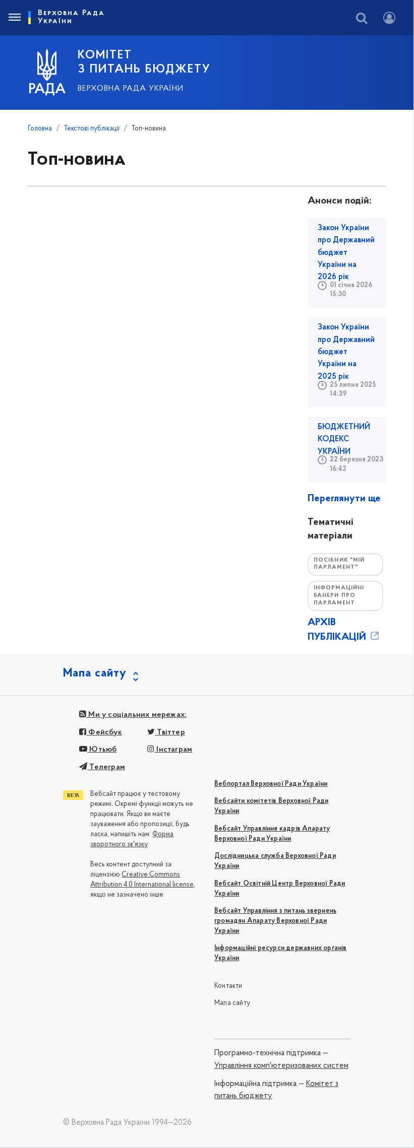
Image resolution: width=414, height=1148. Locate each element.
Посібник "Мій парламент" (339, 564)
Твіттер (170, 732)
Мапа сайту (232, 1003)
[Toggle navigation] (14, 17)
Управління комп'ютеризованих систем (281, 1066)
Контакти (228, 986)
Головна (40, 128)
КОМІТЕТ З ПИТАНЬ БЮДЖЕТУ (144, 62)
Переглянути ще (344, 499)
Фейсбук (104, 732)
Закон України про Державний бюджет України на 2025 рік (346, 351)
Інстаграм (173, 750)
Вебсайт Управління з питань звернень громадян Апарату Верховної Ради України (275, 921)
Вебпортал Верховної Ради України (270, 784)
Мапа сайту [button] (95, 673)
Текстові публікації (92, 128)
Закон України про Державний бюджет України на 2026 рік (346, 252)
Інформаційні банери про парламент (339, 595)
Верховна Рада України (131, 89)
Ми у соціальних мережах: (136, 715)
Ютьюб (101, 750)
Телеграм (106, 767)
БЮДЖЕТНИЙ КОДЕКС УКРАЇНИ (344, 439)
